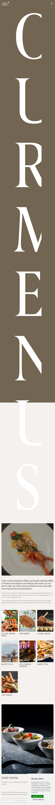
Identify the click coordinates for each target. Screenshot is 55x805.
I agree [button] (34, 796)
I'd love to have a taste (19, 800)
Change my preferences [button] (38, 799)
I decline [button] (40, 796)
